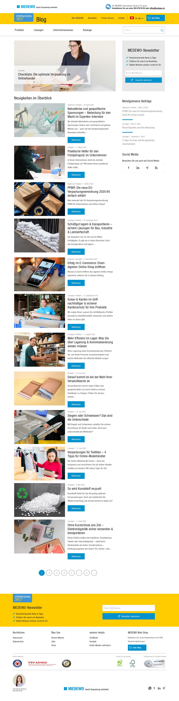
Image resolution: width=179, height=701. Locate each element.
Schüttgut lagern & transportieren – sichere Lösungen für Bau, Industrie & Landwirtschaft (90, 228)
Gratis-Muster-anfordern (100, 645)
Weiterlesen (76, 140)
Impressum (18, 637)
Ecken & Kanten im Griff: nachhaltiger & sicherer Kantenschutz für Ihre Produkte (87, 303)
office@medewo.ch (157, 8)
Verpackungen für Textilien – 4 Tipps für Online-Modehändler (87, 454)
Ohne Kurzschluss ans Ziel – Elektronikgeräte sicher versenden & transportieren (90, 529)
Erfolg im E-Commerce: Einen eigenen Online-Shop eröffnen (86, 265)
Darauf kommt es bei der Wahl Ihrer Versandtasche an (90, 379)
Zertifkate (94, 637)
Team (53, 645)
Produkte (78, 105)
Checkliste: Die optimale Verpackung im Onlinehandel (44, 76)
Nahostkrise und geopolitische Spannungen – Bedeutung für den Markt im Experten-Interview (89, 112)
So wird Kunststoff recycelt (84, 488)
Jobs (53, 641)
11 (86, 573)
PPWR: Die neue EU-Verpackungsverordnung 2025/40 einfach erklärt (89, 191)
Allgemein (71, 105)
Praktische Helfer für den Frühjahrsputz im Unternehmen (87, 153)
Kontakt (93, 641)
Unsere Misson (57, 637)
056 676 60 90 (139, 8)
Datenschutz (18, 641)
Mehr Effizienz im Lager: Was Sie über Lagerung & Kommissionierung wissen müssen (90, 342)
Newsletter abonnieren (143, 80)
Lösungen (21, 70)
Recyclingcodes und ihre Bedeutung (138, 127)
